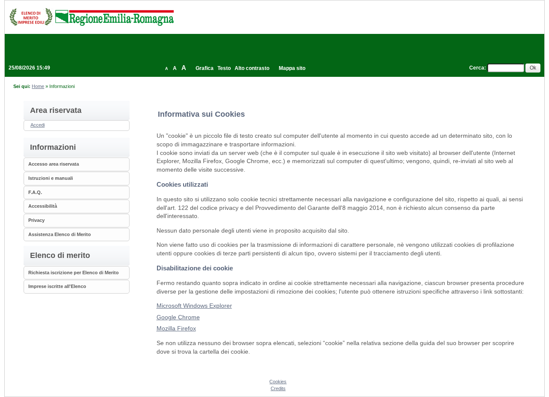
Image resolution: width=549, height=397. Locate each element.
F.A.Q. (35, 192)
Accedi (37, 124)
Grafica (205, 68)
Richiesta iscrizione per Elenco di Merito (73, 272)
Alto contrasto (252, 68)
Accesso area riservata (53, 164)
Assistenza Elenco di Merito (59, 234)
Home (38, 86)
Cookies (278, 381)
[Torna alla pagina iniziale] (91, 16)
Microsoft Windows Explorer (194, 305)
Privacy (36, 220)
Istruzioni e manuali (50, 178)
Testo (224, 68)
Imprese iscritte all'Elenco (57, 286)
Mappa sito (292, 68)
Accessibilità (42, 206)
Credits (278, 388)
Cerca (476, 68)
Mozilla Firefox (176, 328)
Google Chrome (178, 317)
